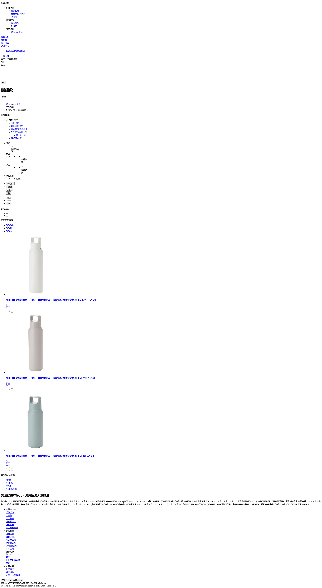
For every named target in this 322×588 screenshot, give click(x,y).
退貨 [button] (16, 51)
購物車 (4, 40)
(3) (19, 132)
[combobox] (161, 91)
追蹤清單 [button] (10, 51)
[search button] (2, 99)
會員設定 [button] (22, 51)
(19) (19, 129)
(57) (17, 126)
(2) (16, 138)
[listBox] (161, 208)
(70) (15, 123)
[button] (161, 17)
